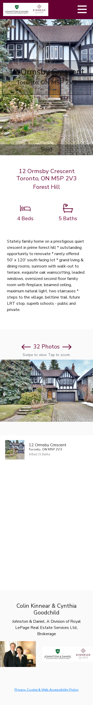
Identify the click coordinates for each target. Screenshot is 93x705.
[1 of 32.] (46, 391)
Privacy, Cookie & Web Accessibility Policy (46, 689)
